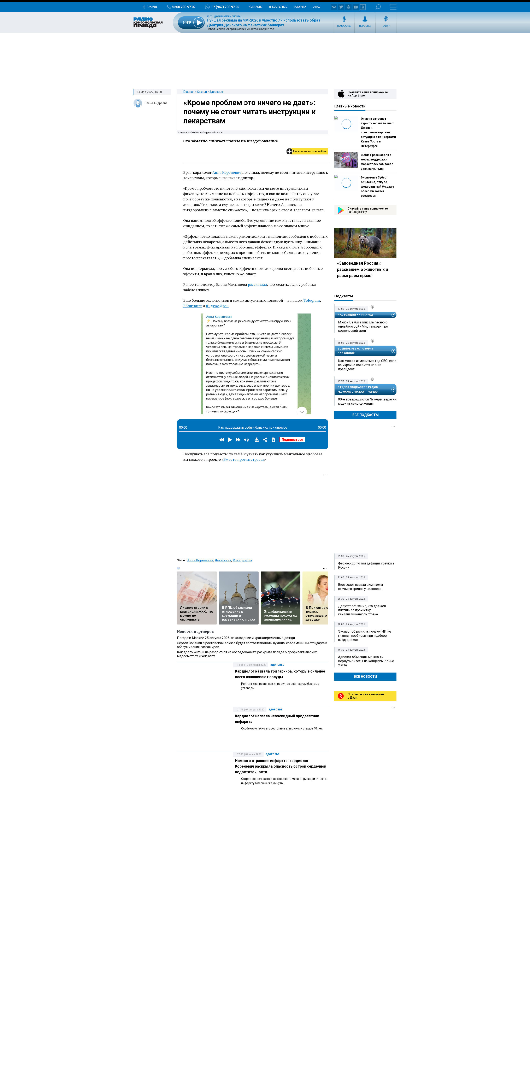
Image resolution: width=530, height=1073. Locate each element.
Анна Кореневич (226, 172)
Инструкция (242, 560)
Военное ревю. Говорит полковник (356, 351)
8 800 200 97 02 (183, 7)
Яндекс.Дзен (217, 305)
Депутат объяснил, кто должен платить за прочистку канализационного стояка (362, 610)
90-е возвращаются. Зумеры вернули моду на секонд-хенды (367, 401)
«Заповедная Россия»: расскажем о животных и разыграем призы (362, 269)
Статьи (202, 91)
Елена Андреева (156, 103)
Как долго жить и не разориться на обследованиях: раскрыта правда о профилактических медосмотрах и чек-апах (247, 654)
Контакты (255, 6)
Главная (188, 91)
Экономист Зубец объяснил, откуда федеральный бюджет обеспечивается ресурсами (377, 186)
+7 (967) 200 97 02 (225, 7)
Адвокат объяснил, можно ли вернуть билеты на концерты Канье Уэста (366, 661)
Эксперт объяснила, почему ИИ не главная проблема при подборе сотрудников (364, 635)
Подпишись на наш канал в (309, 151)
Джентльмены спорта (227, 16)
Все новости (365, 677)
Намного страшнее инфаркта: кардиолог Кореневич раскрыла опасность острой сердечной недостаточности (280, 766)
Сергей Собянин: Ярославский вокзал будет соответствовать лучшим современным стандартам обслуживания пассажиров (252, 645)
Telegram (312, 300)
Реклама (300, 6)
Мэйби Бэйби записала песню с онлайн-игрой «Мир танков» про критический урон (363, 326)
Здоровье (216, 91)
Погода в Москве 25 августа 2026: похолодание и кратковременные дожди (236, 638)
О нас (316, 6)
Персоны (365, 25)
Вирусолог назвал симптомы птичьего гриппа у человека (360, 587)
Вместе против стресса (243, 459)
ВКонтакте (192, 305)
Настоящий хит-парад (355, 314)
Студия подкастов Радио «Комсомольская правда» (358, 389)
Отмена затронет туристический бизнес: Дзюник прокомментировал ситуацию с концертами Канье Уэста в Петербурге (378, 132)
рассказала (257, 284)
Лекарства (223, 560)
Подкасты (344, 25)
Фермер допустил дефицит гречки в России (366, 565)
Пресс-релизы (278, 6)
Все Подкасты (365, 415)
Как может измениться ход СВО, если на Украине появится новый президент (367, 365)
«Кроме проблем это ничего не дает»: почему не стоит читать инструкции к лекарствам (249, 111)
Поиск (378, 7)
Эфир (385, 25)
